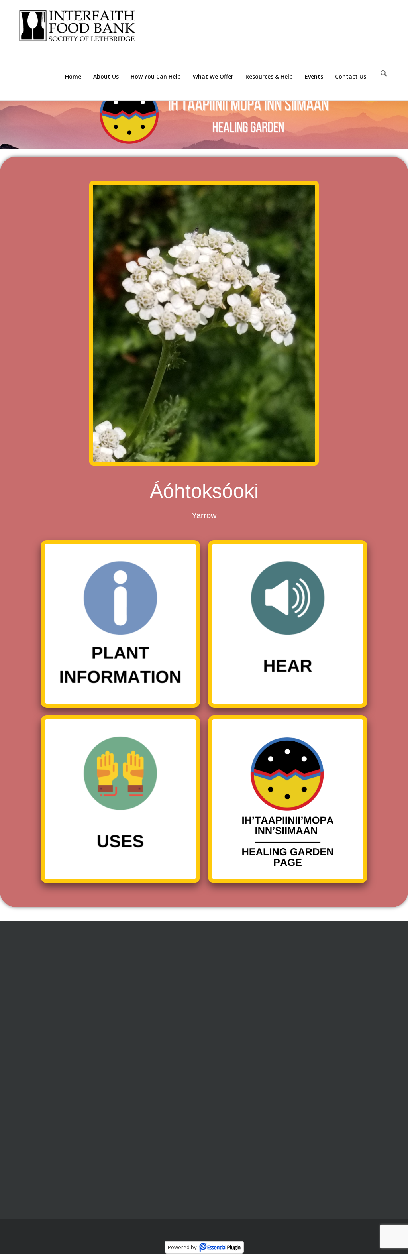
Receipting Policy (233, 976)
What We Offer (213, 76)
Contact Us (350, 76)
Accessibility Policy (235, 1035)
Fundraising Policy (235, 1020)
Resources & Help (269, 76)
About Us (106, 76)
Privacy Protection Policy (244, 991)
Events (314, 76)
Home (73, 76)
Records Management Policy (250, 1006)
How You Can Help (156, 76)
